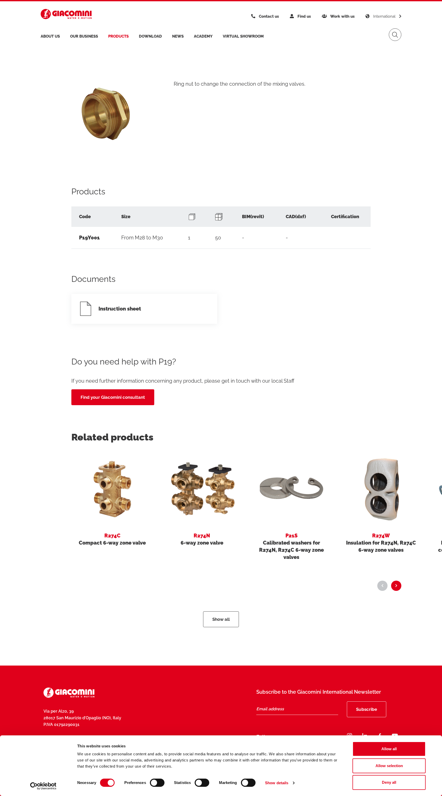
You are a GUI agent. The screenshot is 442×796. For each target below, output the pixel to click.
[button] (382, 586)
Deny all (389, 782)
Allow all (389, 749)
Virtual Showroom (243, 36)
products (118, 36)
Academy (203, 36)
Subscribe (366, 709)
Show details (276, 783)
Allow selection (389, 766)
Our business (84, 36)
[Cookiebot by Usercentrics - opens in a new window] (43, 786)
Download (150, 36)
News (178, 36)
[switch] (157, 783)
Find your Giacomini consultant (113, 397)
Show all (221, 619)
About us (50, 36)
